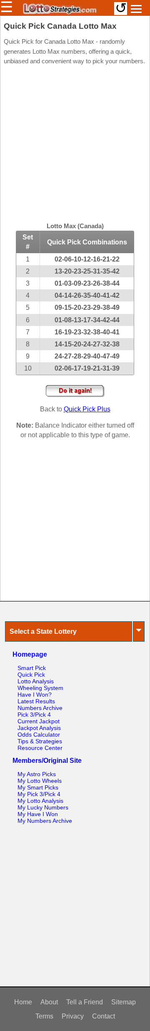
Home (23, 1002)
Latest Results (36, 701)
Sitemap (123, 1002)
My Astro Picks (37, 774)
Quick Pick (31, 674)
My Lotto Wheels (40, 780)
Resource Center (40, 748)
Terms (44, 1016)
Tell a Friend (84, 1002)
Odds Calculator (39, 734)
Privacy (73, 1016)
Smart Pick (32, 668)
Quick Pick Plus (87, 409)
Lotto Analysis (36, 681)
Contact (103, 1016)
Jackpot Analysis (39, 728)
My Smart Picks (38, 787)
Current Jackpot (39, 721)
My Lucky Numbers (43, 807)
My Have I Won (38, 814)
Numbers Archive (40, 708)
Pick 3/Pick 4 (34, 714)
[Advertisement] (75, 145)
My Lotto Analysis (40, 800)
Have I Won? (35, 694)
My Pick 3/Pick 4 (39, 794)
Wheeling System (40, 688)
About (49, 1002)
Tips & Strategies (40, 741)
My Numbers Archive (45, 820)
